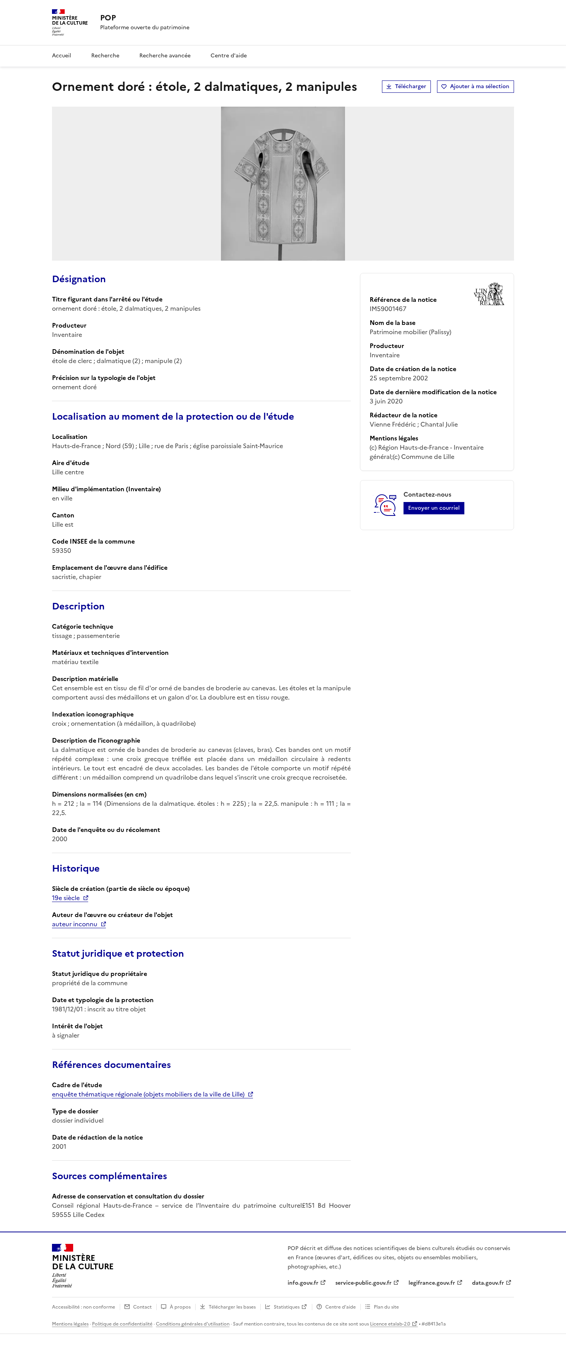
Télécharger (410, 86)
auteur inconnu (74, 924)
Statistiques (287, 1307)
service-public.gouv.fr (363, 1283)
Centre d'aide (229, 56)
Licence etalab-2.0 (390, 1323)
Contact (142, 1307)
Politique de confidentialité (122, 1323)
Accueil (61, 56)
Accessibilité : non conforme (83, 1307)
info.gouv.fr (303, 1283)
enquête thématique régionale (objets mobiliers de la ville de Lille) (148, 1094)
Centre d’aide (340, 1307)
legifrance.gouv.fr (432, 1283)
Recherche (105, 56)
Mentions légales (70, 1323)
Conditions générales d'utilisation (192, 1323)
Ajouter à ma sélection (479, 86)
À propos (180, 1307)
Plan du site (386, 1307)
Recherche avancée (165, 56)
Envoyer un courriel (434, 508)
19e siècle (66, 897)
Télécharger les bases (232, 1307)
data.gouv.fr (488, 1283)
